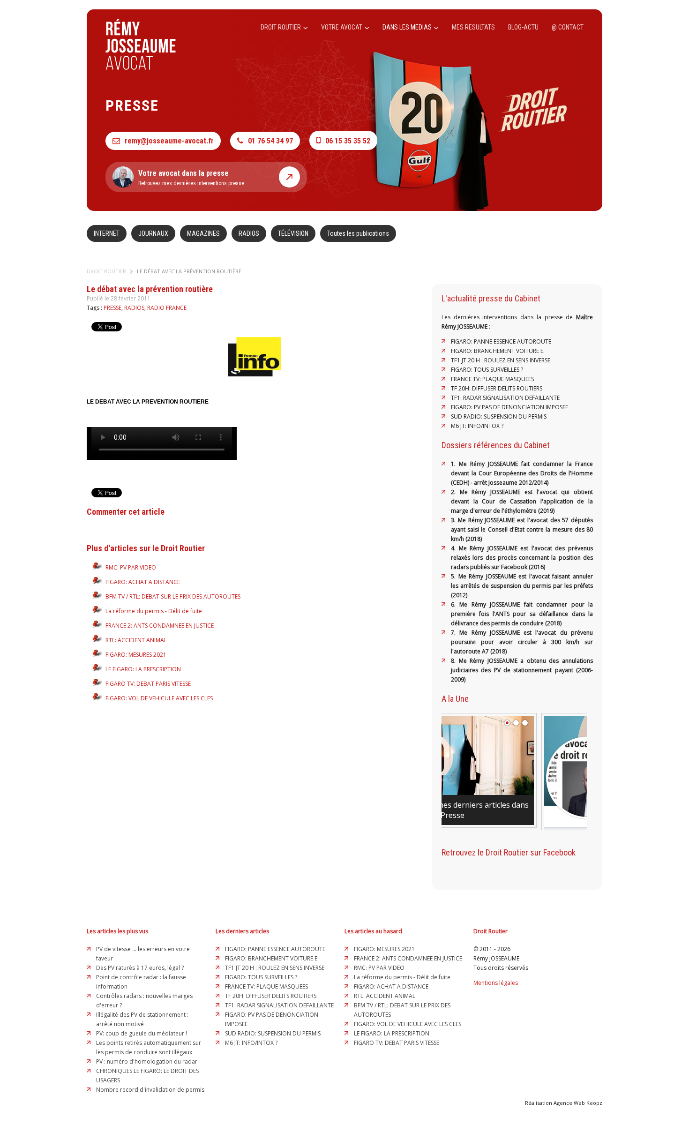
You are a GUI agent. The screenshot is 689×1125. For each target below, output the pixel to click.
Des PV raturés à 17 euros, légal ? (140, 968)
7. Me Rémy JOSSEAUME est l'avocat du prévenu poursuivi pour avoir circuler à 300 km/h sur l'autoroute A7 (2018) (522, 642)
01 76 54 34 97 (270, 140)
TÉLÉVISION (293, 233)
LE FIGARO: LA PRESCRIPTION (143, 669)
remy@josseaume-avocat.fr (169, 140)
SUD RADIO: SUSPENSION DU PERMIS (499, 416)
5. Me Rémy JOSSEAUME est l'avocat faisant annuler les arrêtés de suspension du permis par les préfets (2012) (522, 585)
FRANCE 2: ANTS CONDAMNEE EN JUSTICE (159, 626)
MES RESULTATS (473, 27)
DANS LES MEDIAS (407, 27)
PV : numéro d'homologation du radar (146, 1061)
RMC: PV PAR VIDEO (130, 567)
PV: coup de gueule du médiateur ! (141, 1033)
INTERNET (107, 233)
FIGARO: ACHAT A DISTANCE (142, 582)
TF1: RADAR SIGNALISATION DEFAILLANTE (505, 398)
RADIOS (249, 233)
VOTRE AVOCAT (342, 27)
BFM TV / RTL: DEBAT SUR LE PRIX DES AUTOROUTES (172, 596)
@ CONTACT (568, 27)
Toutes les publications (358, 233)
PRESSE (112, 308)
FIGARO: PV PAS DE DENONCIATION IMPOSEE (509, 407)
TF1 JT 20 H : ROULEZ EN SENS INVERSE (500, 360)
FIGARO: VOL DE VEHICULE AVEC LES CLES (159, 698)
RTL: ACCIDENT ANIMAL (136, 640)
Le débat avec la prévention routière (189, 271)
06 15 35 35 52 (347, 140)
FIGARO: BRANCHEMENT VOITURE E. (498, 351)
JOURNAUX (153, 233)
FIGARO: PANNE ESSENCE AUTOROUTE (501, 341)
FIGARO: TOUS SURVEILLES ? (487, 370)
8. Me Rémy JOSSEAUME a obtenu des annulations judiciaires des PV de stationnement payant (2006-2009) (522, 670)
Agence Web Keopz (578, 1102)
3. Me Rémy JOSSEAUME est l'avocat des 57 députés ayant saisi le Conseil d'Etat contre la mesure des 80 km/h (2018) (522, 529)
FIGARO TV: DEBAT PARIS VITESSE (148, 684)
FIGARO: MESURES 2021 (135, 655)
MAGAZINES (203, 233)
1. (455, 464)
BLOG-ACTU (523, 27)
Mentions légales (495, 983)
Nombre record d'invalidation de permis (150, 1090)
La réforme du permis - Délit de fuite (153, 611)
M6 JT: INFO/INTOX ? (477, 426)
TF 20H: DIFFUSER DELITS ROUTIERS (496, 388)
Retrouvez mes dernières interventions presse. (192, 178)
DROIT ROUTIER (281, 27)
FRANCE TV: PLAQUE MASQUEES (492, 379)
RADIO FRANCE (167, 308)
